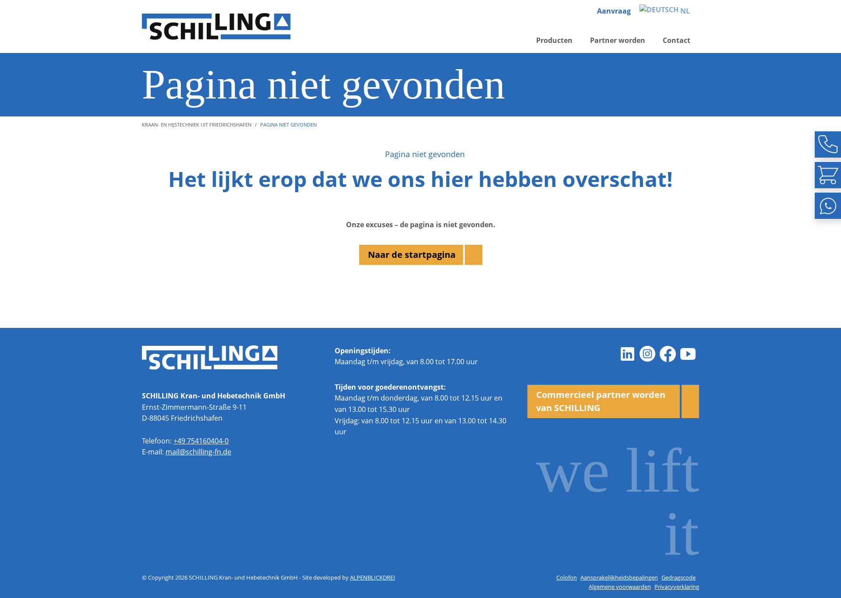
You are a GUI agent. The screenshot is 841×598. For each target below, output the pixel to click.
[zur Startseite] (216, 26)
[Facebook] (667, 354)
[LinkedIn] (627, 354)
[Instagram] (647, 354)
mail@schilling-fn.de (198, 452)
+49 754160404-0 (201, 441)
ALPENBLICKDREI (372, 577)
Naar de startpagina (412, 254)
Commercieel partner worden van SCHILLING (600, 401)
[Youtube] (687, 354)
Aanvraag (614, 11)
